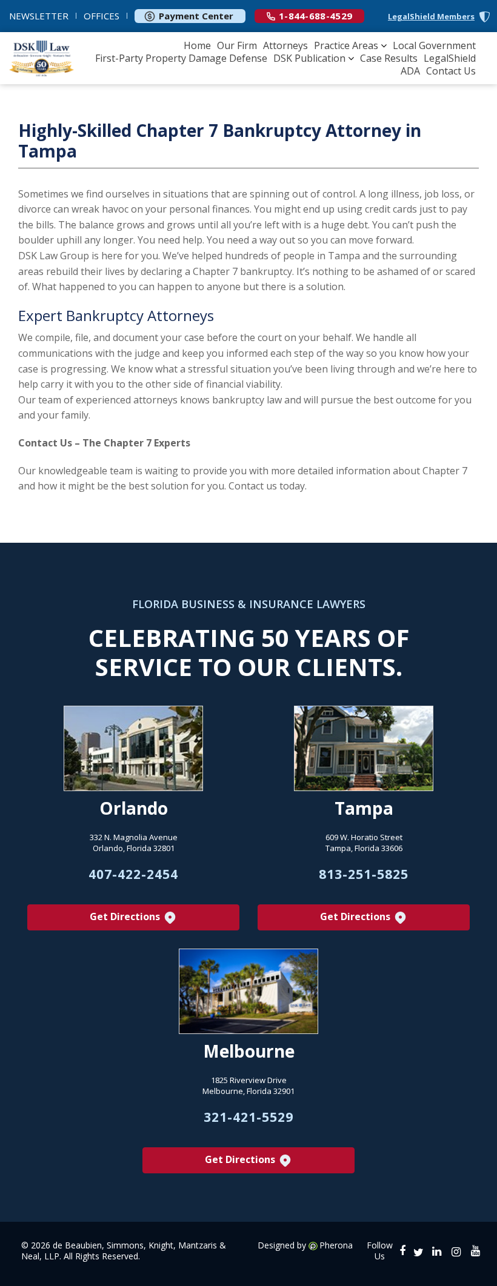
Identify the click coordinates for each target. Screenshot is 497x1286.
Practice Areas (346, 45)
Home (197, 45)
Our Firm (237, 45)
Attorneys (285, 45)
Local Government (434, 45)
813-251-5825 (364, 874)
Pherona (336, 1245)
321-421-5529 (248, 1117)
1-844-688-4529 (315, 16)
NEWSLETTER (38, 16)
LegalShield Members (431, 17)
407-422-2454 (133, 874)
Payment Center (196, 16)
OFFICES (101, 16)
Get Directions (126, 916)
